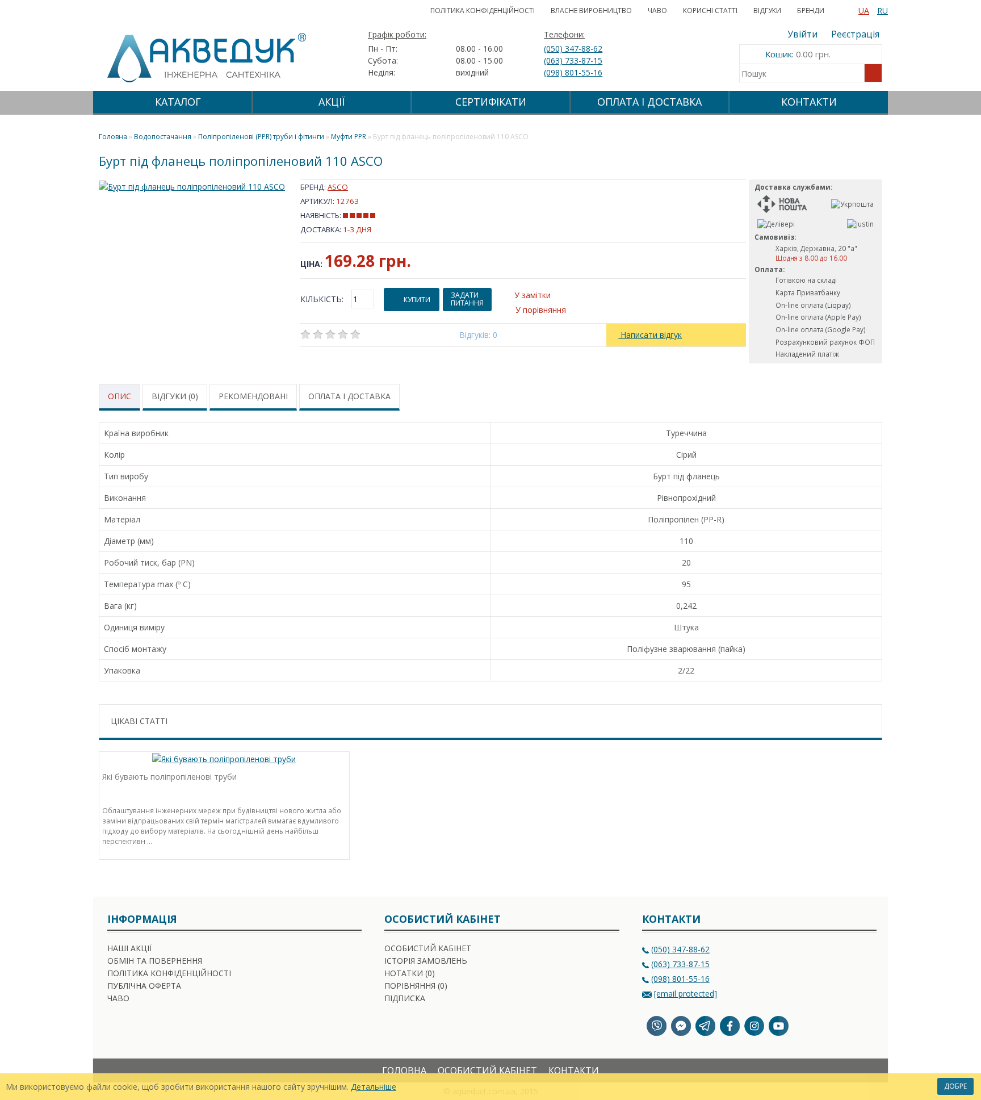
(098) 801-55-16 (573, 72)
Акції (331, 101)
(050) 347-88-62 (573, 48)
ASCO (338, 187)
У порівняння (540, 309)
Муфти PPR (348, 136)
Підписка (404, 998)
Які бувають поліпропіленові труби (169, 776)
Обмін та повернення (154, 960)
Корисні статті (710, 10)
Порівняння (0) (415, 985)
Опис (119, 396)
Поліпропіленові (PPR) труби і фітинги (261, 136)
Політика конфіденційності (482, 10)
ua (863, 10)
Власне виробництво (591, 10)
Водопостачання (162, 136)
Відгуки (767, 10)
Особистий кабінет (427, 948)
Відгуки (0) (175, 396)
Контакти (809, 101)
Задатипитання (467, 299)
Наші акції (129, 948)
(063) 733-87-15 (573, 60)
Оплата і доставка (649, 101)
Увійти (802, 34)
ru (882, 10)
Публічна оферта (144, 985)
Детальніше (373, 1086)
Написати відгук (650, 334)
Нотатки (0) (409, 973)
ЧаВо (657, 10)
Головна (404, 1070)
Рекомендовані (253, 396)
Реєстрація (855, 34)
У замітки (532, 295)
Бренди (810, 10)
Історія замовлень (425, 960)
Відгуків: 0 (478, 334)
